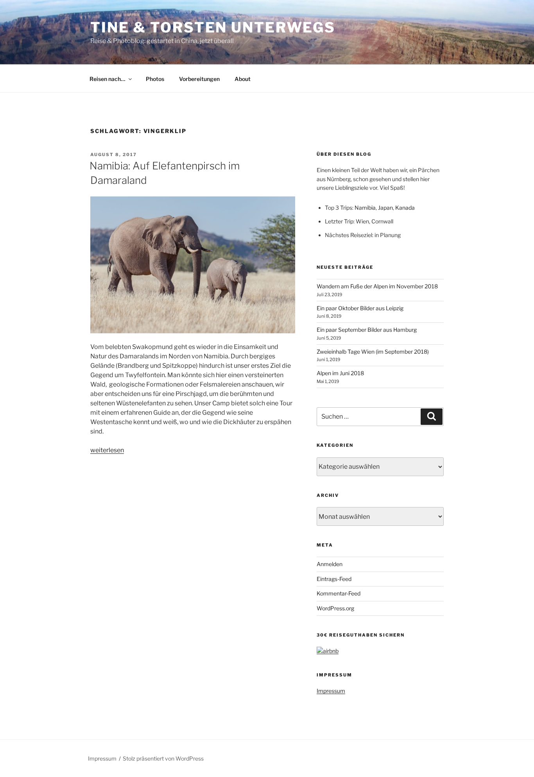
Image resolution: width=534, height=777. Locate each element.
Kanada (405, 207)
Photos (155, 79)
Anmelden (329, 564)
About (243, 79)
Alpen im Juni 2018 (340, 373)
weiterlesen (107, 450)
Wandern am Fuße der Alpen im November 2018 (377, 286)
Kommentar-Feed (338, 593)
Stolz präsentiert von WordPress (163, 758)
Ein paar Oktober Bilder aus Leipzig (360, 308)
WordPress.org (335, 608)
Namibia (365, 207)
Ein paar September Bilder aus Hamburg (367, 329)
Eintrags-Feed (334, 579)
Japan (385, 207)
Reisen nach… (107, 79)
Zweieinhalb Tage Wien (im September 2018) (373, 351)
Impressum (331, 690)
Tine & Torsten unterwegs (212, 27)
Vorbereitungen (199, 79)
